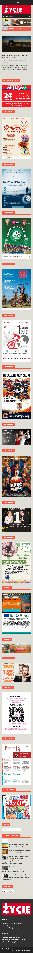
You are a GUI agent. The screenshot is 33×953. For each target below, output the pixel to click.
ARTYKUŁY (4, 841)
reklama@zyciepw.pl (9, 942)
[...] (29, 72)
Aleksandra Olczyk (18, 60)
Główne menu (9, 16)
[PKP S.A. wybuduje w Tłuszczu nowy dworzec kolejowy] (16, 44)
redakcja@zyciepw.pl (13, 928)
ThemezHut (15, 949)
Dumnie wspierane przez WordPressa (21, 950)
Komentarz (5, 62)
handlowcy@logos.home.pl (16, 939)
